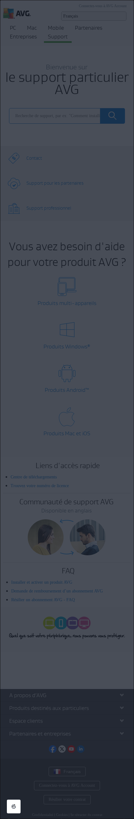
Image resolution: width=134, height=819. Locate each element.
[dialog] (67, 409)
